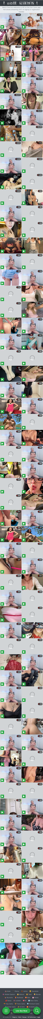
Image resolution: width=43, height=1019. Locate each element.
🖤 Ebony (16, 991)
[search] (37, 1011)
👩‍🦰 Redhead (19, 997)
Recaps (24, 1017)
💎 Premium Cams (33, 1004)
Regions (14, 1017)
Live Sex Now (21, 1011)
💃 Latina (24, 991)
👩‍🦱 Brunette (9, 997)
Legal (38, 1017)
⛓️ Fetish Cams (10, 1007)
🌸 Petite (35, 997)
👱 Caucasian (33, 991)
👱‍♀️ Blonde (37, 994)
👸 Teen (29, 994)
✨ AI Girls (21, 1007)
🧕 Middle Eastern (8, 994)
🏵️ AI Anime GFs (32, 1007)
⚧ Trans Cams (20, 1004)
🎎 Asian (8, 991)
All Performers (32, 1017)
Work (19, 1017)
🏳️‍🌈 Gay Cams (8, 1004)
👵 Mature (20, 994)
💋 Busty (8, 1000)
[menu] (6, 1011)
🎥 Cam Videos (33, 1010)
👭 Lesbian (17, 1000)
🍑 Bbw (27, 997)
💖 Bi (24, 1000)
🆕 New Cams (33, 1000)
